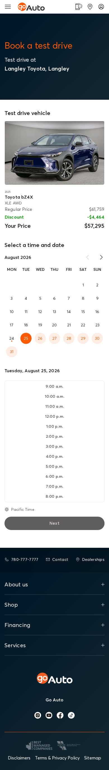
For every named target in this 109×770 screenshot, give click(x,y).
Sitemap (92, 758)
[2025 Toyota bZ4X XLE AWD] (54, 153)
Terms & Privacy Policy (57, 758)
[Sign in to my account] (101, 6)
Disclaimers (19, 758)
